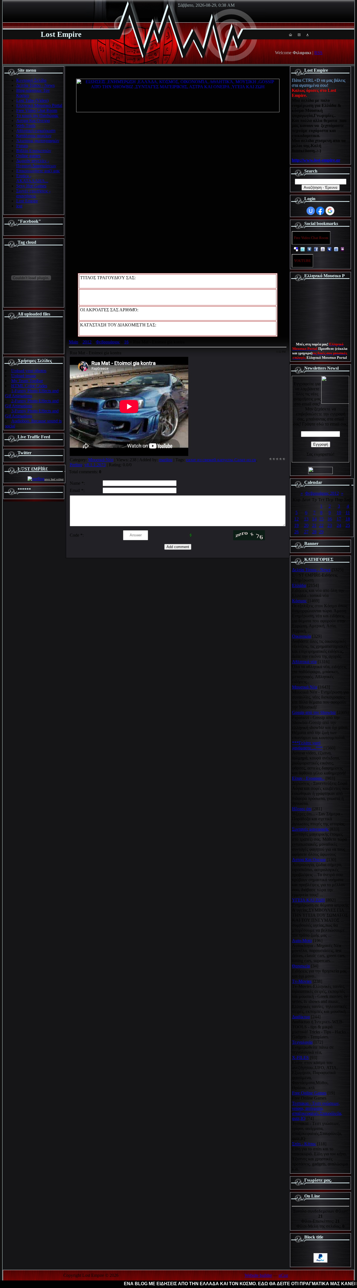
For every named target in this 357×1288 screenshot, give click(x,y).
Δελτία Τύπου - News (311, 569)
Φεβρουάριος (108, 342)
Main (73, 342)
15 (321, 519)
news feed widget (54, 479)
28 (314, 531)
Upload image (23, 375)
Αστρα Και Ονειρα (308, 859)
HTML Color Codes (29, 385)
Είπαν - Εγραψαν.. (308, 778)
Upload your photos (28, 370)
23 (329, 525)
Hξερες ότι (301, 808)
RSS (318, 52)
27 (306, 531)
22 (321, 525)
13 (306, 519)
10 (339, 512)
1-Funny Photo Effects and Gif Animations (32, 393)
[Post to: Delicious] (296, 249)
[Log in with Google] (329, 210)
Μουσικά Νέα (100, 459)
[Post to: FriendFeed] (336, 249)
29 (321, 531)
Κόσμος (299, 600)
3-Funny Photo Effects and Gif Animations (32, 413)
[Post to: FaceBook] (316, 249)
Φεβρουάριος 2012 (322, 493)
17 (339, 519)
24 (339, 525)
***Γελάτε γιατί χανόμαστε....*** (307, 745)
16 (126, 342)
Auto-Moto (302, 940)
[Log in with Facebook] (320, 211)
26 (296, 531)
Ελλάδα (299, 585)
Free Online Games (309, 1093)
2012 (87, 342)
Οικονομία (301, 636)
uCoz (283, 1275)
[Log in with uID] (311, 211)
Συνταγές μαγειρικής (310, 829)
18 (348, 519)
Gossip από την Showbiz (314, 712)
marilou (165, 459)
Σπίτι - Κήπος (304, 1143)
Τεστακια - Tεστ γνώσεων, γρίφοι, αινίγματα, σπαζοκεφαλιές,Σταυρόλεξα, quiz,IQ (317, 1111)
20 (306, 525)
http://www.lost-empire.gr (316, 160)
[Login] (307, 34)
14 (314, 519)
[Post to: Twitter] (302, 249)
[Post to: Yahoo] (342, 249)
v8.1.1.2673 (95, 464)
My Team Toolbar (27, 380)
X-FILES (300, 1057)
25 (348, 525)
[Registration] (299, 34)
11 (348, 512)
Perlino (76, 464)
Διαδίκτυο (301, 1016)
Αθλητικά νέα (304, 661)
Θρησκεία (301, 966)
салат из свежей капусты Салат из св (221, 459)
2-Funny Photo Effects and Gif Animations (32, 403)
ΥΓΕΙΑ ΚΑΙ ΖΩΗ (308, 900)
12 (296, 519)
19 (296, 525)
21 (314, 525)
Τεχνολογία (302, 1042)
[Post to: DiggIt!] (309, 249)
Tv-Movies (302, 981)
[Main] (290, 34)
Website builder (258, 1275)
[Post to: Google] (322, 249)
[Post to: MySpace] (329, 249)
